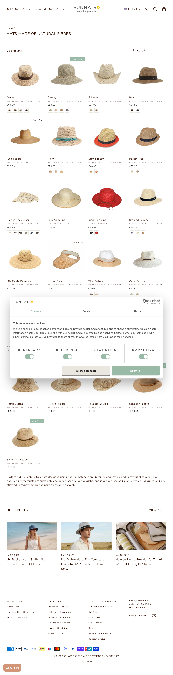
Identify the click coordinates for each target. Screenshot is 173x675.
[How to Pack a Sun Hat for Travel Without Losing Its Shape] (141, 536)
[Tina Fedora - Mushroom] (91, 294)
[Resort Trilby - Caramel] (137, 171)
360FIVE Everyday (17, 617)
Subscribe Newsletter (100, 606)
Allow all (135, 370)
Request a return (97, 638)
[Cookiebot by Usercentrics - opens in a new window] (145, 301)
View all (156, 510)
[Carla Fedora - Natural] (137, 294)
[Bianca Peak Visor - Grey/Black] (37, 233)
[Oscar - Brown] (15, 110)
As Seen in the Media (99, 633)
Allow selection (86, 370)
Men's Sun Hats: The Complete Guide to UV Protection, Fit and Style (83, 564)
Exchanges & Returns (59, 622)
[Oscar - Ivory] (21, 110)
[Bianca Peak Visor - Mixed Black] (21, 233)
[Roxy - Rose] (61, 171)
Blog (90, 628)
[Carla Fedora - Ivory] (132, 294)
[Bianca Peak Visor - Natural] (9, 233)
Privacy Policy (55, 633)
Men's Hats (13, 606)
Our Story (93, 612)
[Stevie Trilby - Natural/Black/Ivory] (91, 171)
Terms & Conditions (58, 628)
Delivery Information (59, 617)
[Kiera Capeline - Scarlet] (97, 233)
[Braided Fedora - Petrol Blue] (132, 233)
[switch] (67, 356)
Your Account (55, 601)
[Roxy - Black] (50, 171)
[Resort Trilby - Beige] (132, 171)
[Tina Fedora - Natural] (97, 294)
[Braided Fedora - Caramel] (143, 233)
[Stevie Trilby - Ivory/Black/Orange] (97, 171)
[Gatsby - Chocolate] (61, 110)
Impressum (86, 661)
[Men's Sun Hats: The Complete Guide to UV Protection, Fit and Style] (86, 536)
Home (10, 28)
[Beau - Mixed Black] (137, 110)
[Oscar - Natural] (9, 110)
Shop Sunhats (17, 9)
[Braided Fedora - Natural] (137, 233)
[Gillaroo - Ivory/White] (91, 110)
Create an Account (58, 606)
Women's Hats (14, 601)
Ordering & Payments (59, 612)
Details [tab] (86, 311)
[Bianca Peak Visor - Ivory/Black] (26, 233)
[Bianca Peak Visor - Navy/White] (32, 233)
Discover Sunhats (49, 9)
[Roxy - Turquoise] (56, 171)
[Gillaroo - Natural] (97, 110)
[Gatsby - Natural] (56, 110)
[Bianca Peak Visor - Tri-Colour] (15, 233)
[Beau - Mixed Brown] (132, 110)
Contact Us (94, 617)
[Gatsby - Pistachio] (50, 110)
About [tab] (137, 311)
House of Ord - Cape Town (21, 612)
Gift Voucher (95, 622)
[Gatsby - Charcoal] (67, 110)
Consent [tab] (36, 311)
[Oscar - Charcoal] (26, 110)
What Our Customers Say (102, 601)
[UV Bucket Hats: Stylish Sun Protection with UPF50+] (32, 536)
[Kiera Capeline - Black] (91, 233)
